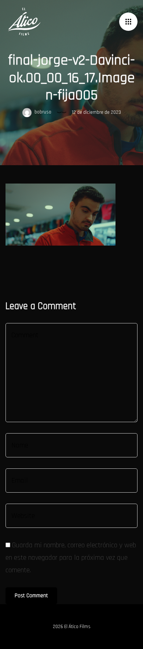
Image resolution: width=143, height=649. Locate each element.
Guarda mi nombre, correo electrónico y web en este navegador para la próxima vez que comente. (71, 557)
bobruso (42, 112)
